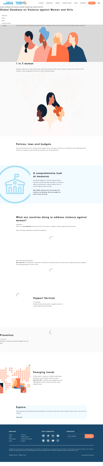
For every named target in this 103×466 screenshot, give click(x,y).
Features (23, 435)
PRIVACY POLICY (13, 455)
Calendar (83, 3)
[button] (17, 25)
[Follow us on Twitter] (48, 435)
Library (57, 3)
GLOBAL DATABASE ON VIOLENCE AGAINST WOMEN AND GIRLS (18, 7)
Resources (49, 3)
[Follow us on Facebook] (43, 435)
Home (10, 435)
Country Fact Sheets (26, 439)
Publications (12, 439)
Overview (4, 15)
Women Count (67, 3)
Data (91, 3)
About (3, 18)
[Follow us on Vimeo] (48, 440)
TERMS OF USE (22, 455)
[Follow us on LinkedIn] (53, 435)
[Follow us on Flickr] (43, 440)
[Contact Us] (57, 435)
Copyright (84, 455)
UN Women (91, 455)
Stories (41, 3)
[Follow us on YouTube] (53, 440)
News (75, 3)
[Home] (15, 3)
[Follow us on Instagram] (57, 440)
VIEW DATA (19, 417)
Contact (23, 441)
